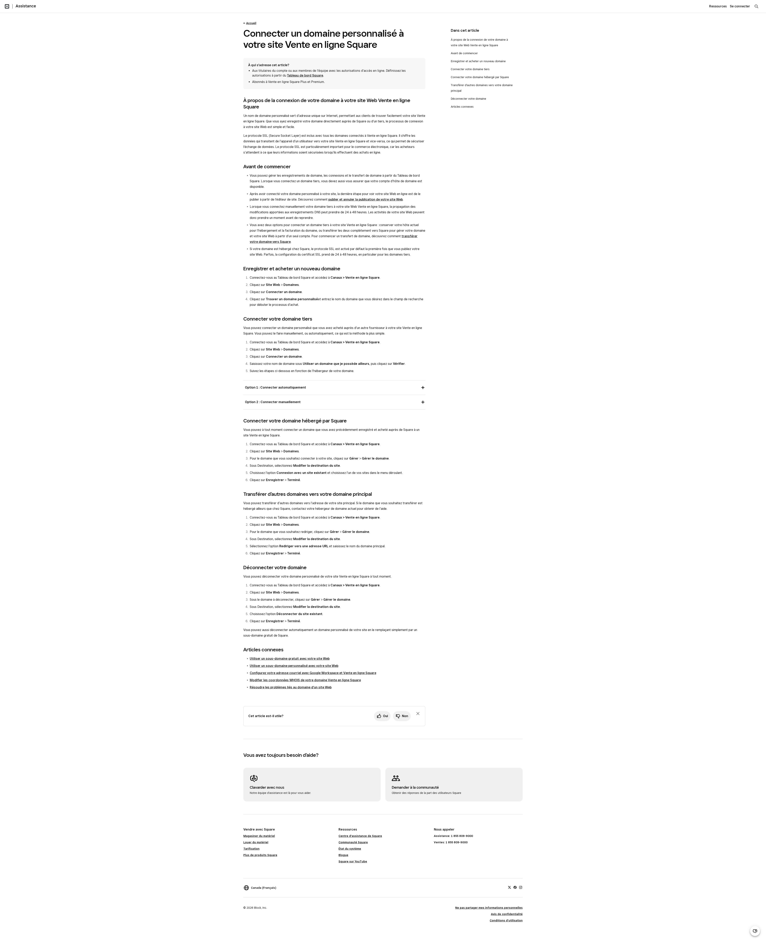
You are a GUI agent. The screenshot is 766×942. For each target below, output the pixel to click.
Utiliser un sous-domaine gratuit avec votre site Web (290, 658)
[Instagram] (521, 887)
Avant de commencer (464, 53)
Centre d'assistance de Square (360, 836)
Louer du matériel (255, 842)
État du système (350, 848)
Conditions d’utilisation (506, 920)
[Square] (7, 6)
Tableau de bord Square (305, 75)
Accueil (251, 23)
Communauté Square (353, 842)
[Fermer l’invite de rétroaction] (418, 713)
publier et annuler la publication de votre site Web (365, 199)
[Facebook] (515, 887)
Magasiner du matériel (259, 836)
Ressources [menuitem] (718, 6)
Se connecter (740, 6)
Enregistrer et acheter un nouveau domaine (478, 61)
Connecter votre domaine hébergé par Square (480, 77)
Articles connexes (462, 106)
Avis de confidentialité (507, 914)
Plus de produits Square (260, 855)
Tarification (251, 848)
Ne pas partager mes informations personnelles (489, 907)
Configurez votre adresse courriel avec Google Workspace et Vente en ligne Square (313, 673)
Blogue (343, 855)
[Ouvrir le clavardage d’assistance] (755, 931)
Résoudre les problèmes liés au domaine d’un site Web (291, 687)
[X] (509, 887)
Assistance (26, 6)
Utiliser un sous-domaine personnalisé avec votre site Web (294, 666)
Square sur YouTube (353, 861)
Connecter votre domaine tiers (470, 69)
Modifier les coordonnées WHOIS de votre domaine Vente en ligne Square (305, 680)
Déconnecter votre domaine (468, 98)
